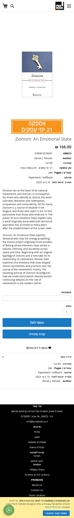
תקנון (37, 437)
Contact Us (37, 490)
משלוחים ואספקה (37, 442)
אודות (37, 431)
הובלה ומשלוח (37, 469)
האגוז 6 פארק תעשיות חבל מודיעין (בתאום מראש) (37, 411)
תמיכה (37, 455)
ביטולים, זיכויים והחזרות (37, 474)
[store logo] (59, 6)
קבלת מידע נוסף (53, 507)
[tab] (37, 356)
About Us (37, 485)
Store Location (37, 495)
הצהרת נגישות (37, 447)
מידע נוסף (65, 356)
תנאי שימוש (37, 461)
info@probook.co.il (37, 421)
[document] (36, 507)
